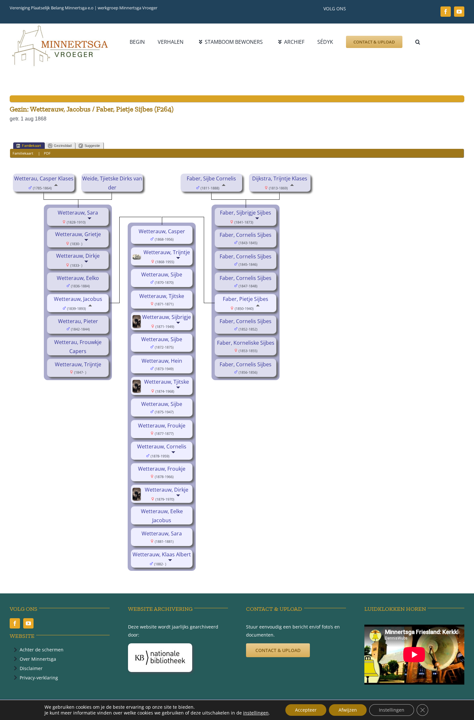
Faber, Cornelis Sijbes (246, 234)
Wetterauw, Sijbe (161, 274)
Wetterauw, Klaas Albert (162, 554)
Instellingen (391, 710)
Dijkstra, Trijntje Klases (279, 178)
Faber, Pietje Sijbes (245, 298)
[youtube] (459, 11)
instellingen (256, 713)
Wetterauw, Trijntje (78, 364)
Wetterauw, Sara (78, 212)
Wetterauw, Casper (162, 231)
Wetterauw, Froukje (161, 425)
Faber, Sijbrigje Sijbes (245, 212)
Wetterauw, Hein (162, 360)
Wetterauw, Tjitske (161, 296)
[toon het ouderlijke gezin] (56, 187)
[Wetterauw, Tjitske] (138, 384)
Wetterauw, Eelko (78, 278)
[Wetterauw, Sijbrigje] (138, 319)
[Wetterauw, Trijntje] (138, 259)
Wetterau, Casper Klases (44, 178)
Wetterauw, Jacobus (78, 298)
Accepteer (306, 710)
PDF (47, 153)
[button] (417, 42)
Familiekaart (31, 146)
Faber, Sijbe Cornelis (211, 178)
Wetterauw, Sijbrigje (166, 317)
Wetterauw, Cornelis (161, 446)
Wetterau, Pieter (78, 321)
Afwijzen (348, 710)
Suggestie (92, 146)
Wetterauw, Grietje (78, 234)
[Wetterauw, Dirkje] (138, 492)
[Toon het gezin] (90, 221)
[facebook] (445, 11)
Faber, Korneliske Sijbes (245, 342)
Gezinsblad (63, 146)
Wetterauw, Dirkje (78, 255)
